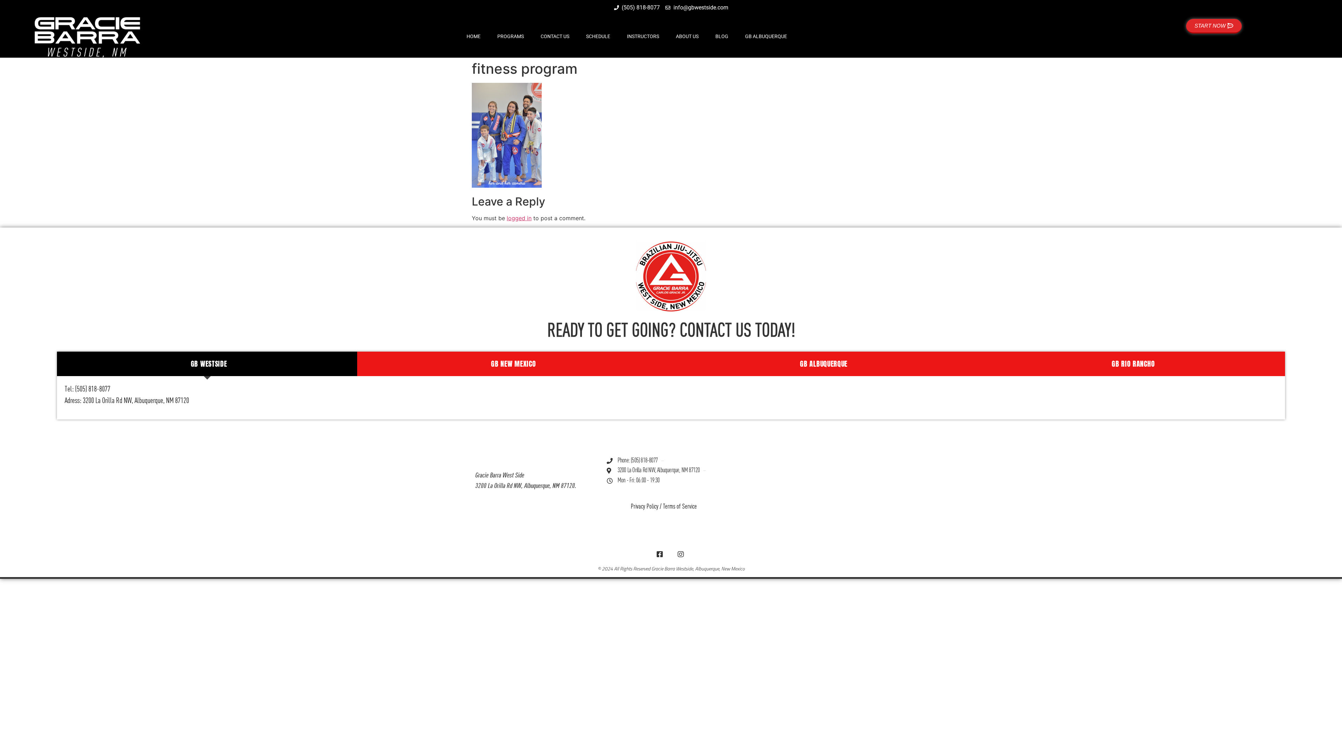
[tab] (207, 364)
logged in (519, 218)
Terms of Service (680, 506)
